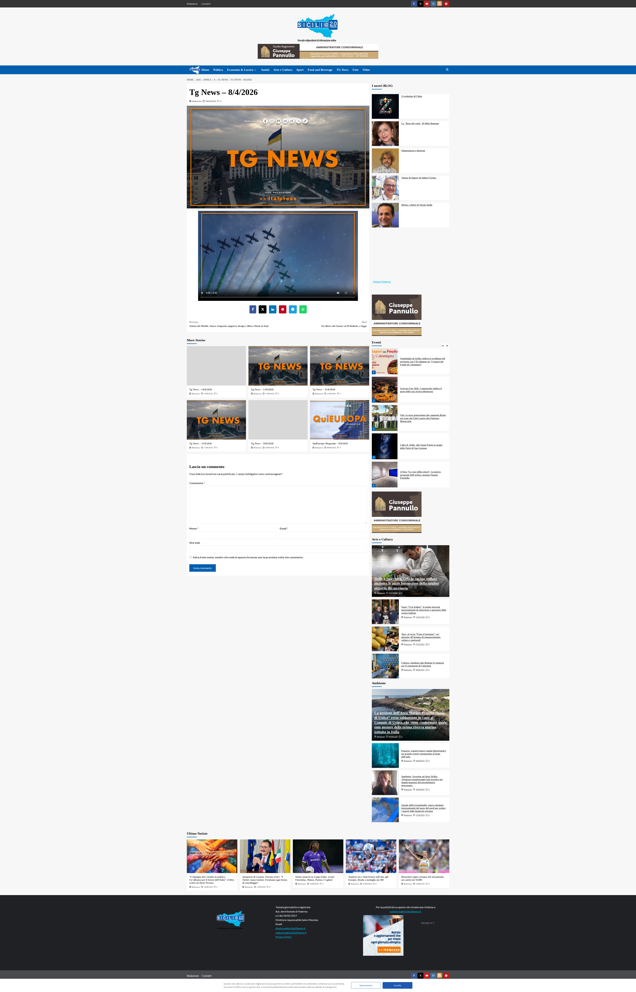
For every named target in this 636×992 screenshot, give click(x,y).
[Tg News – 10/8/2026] (278, 420)
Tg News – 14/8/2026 (200, 389)
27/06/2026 (420, 815)
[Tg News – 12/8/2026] (339, 366)
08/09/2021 (420, 670)
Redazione (192, 3)
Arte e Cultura (282, 69)
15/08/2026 (261, 887)
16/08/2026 (208, 887)
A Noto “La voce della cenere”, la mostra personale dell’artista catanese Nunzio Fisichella (420, 446)
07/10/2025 (420, 644)
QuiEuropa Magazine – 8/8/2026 (330, 443)
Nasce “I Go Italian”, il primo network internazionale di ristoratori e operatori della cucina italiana (423, 610)
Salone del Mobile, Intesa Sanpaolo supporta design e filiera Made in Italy (229, 324)
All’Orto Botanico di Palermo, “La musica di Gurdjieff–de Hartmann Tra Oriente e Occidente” (422, 475)
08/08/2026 (331, 448)
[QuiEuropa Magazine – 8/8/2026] (339, 420)
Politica (218, 69)
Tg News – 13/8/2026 (262, 389)
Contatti (205, 3)
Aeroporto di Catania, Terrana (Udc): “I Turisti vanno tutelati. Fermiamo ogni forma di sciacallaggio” (264, 880)
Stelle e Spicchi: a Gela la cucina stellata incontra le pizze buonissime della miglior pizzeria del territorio (406, 583)
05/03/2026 (393, 593)
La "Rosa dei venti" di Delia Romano (420, 123)
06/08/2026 (420, 761)
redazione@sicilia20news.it (290, 932)
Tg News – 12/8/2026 (324, 389)
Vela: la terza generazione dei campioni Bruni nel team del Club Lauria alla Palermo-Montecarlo (423, 390)
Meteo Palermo (382, 281)
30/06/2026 (420, 789)
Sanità (265, 69)
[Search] (447, 70)
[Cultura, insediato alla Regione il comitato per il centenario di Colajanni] (385, 666)
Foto (355, 69)
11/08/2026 (208, 448)
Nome (193, 528)
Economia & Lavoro (240, 69)
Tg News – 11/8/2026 (200, 443)
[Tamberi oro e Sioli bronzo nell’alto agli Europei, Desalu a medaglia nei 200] (371, 856)
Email (284, 528)
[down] (255, 70)
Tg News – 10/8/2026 (262, 443)
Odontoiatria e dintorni (413, 150)
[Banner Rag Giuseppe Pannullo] (397, 314)
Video (366, 69)
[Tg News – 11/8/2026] (216, 420)
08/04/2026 (211, 101)
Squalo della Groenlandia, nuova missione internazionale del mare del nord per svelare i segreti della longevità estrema (423, 808)
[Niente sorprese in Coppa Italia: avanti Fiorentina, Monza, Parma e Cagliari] (318, 856)
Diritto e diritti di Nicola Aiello (416, 205)
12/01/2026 (420, 617)
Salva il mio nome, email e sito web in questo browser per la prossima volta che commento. (248, 557)
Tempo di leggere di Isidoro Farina (418, 178)
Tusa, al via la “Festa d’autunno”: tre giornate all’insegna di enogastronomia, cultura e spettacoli (421, 637)
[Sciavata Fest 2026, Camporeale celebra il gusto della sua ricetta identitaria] (385, 361)
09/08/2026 (393, 737)
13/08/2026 (269, 394)
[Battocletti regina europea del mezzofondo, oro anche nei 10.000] (424, 856)
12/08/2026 (331, 394)
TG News (342, 69)
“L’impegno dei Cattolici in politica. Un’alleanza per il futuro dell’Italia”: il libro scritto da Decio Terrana (211, 880)
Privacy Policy (283, 936)
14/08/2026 (208, 394)
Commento (197, 483)
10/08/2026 (269, 448)
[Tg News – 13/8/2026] (278, 366)
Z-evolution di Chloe (411, 96)
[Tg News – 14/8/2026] (216, 366)
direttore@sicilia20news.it (290, 928)
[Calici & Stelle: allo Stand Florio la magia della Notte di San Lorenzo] (385, 418)
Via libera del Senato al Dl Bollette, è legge (344, 324)
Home (205, 69)
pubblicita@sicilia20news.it (405, 911)
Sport (300, 69)
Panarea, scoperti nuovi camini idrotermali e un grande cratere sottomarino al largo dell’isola (423, 754)
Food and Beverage (320, 69)
